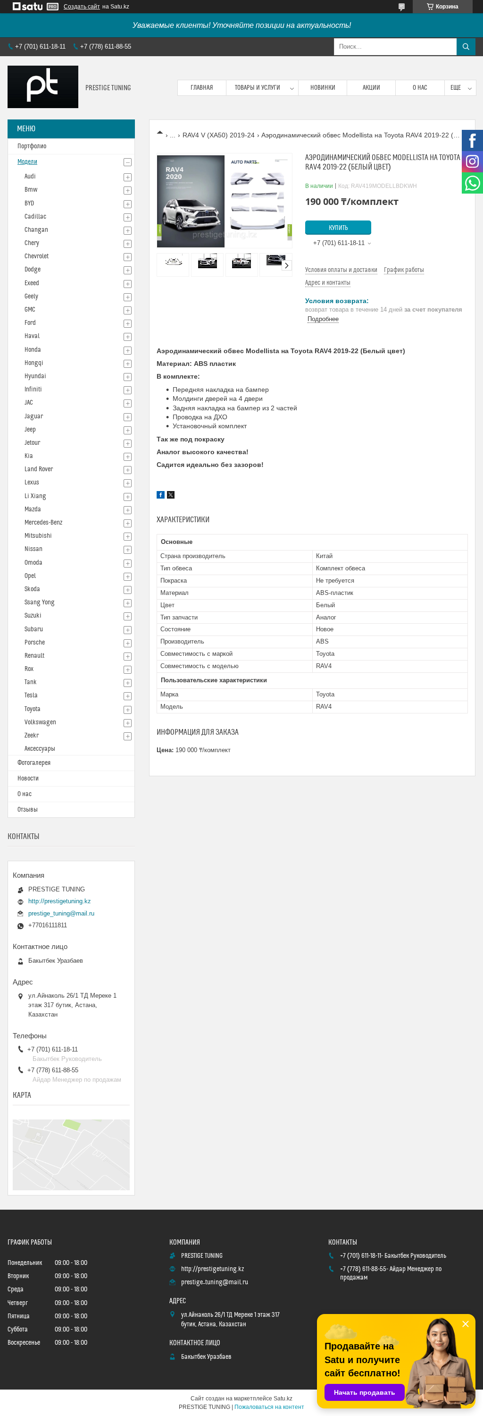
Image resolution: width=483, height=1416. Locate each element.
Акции (371, 88)
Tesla (31, 695)
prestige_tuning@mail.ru (61, 913)
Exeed (32, 283)
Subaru (34, 629)
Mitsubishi (38, 536)
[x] (171, 496)
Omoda (33, 563)
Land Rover (39, 469)
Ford (30, 323)
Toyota (33, 709)
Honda (33, 350)
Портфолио (31, 146)
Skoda (32, 589)
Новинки (322, 88)
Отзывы (27, 810)
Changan (36, 230)
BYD (29, 203)
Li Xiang (35, 496)
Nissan (33, 549)
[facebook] (161, 496)
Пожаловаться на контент (269, 1407)
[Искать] (466, 46)
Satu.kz (283, 1398)
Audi (30, 176)
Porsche (35, 642)
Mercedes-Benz (43, 522)
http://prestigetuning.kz (59, 901)
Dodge (33, 269)
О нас (420, 88)
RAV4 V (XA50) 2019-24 (219, 135)
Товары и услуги (257, 88)
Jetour (32, 443)
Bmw (31, 190)
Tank (31, 682)
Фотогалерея (33, 763)
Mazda (33, 509)
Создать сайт (82, 6)
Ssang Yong (40, 602)
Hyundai (35, 376)
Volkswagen (40, 722)
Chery (32, 243)
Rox (29, 669)
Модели (27, 162)
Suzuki (33, 615)
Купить (338, 228)
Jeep (30, 429)
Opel (30, 576)
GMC (30, 310)
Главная (202, 88)
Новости (28, 778)
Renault (34, 656)
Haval (32, 336)
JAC (29, 403)
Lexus (32, 482)
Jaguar (34, 416)
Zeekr (32, 735)
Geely (31, 296)
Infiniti (33, 389)
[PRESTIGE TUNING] (43, 88)
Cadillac (35, 216)
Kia (29, 456)
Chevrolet (37, 256)
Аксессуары (40, 749)
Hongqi (34, 363)
